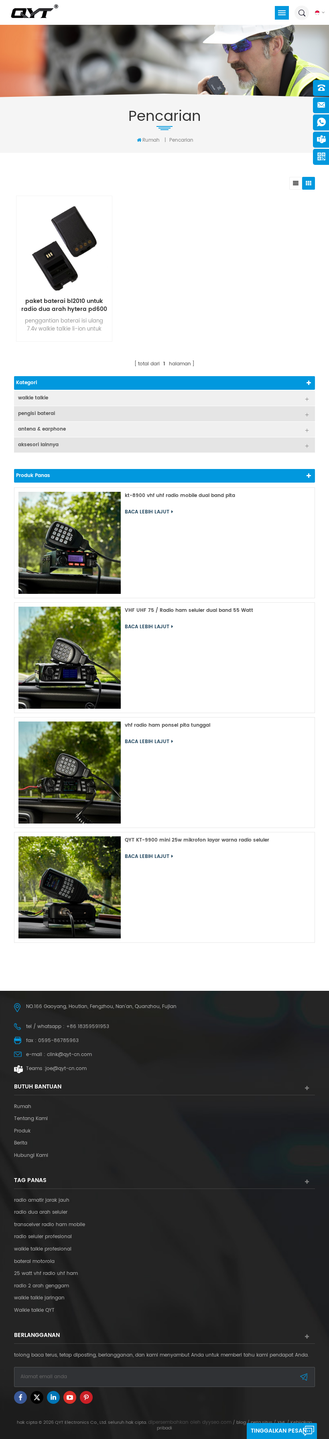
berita (20, 1143)
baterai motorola (34, 1261)
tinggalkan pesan (279, 1430)
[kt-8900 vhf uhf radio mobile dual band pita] (69, 543)
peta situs (261, 1422)
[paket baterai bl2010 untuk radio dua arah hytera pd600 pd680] (64, 247)
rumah (151, 140)
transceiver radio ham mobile (49, 1225)
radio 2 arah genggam (41, 1286)
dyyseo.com (217, 1422)
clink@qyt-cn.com (69, 1054)
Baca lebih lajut (62, 369)
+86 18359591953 (87, 1026)
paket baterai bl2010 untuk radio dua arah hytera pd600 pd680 (64, 305)
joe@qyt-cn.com (66, 1068)
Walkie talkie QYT (34, 1310)
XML (281, 1422)
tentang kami (31, 1118)
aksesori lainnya (38, 445)
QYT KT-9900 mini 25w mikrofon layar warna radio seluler (197, 840)
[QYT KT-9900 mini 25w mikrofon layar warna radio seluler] (69, 887)
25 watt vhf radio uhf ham (46, 1273)
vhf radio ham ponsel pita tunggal (167, 725)
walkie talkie (33, 398)
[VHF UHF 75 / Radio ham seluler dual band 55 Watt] (69, 658)
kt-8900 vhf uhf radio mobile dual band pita (180, 495)
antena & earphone (42, 429)
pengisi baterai (36, 413)
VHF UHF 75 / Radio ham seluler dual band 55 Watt (189, 610)
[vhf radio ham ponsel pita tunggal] (69, 773)
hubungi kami (31, 1155)
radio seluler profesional (43, 1237)
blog (241, 1422)
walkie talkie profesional (42, 1249)
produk (22, 1131)
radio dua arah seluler (40, 1212)
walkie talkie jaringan (39, 1298)
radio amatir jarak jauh (41, 1200)
